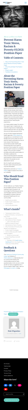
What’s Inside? (9, 70)
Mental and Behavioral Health (13, 37)
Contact (6, 368)
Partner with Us (11, 400)
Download (13, 314)
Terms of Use (7, 373)
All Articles (7, 363)
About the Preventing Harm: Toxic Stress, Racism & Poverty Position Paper (14, 63)
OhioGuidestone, (8, 258)
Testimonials (7, 366)
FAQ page (6, 268)
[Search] (23, 394)
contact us (14, 268)
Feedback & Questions (11, 72)
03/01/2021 (9, 341)
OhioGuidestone (17, 135)
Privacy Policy (7, 371)
